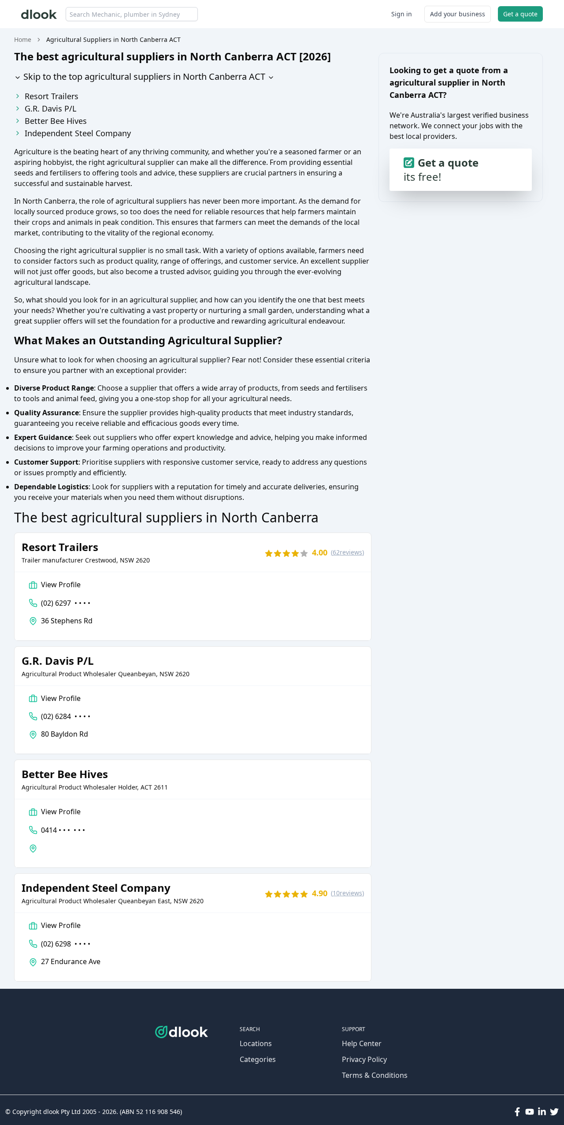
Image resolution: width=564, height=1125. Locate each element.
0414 (63, 830)
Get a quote (520, 14)
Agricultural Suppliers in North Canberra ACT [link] (113, 39)
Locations (256, 1043)
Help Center (362, 1043)
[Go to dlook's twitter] (554, 1111)
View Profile (61, 584)
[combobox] (132, 14)
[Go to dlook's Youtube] (529, 1111)
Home (22, 39)
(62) (347, 552)
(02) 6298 (65, 944)
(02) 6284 (65, 716)
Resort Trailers (51, 96)
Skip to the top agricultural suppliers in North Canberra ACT (143, 76)
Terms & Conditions (375, 1075)
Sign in (401, 14)
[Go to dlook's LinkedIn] (542, 1111)
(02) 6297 (65, 603)
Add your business (457, 14)
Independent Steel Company (78, 133)
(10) (347, 893)
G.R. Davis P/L (50, 108)
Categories (258, 1059)
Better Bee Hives (56, 120)
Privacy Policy (364, 1059)
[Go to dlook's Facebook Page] (517, 1111)
